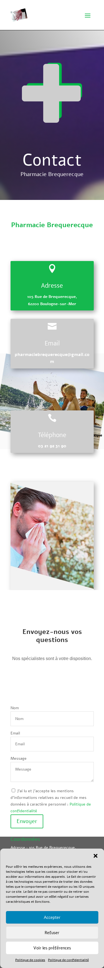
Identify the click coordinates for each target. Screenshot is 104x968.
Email (15, 733)
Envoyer (27, 821)
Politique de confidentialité (68, 960)
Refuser (52, 933)
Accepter (52, 917)
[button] (95, 856)
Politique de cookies (30, 960)
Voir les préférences (52, 948)
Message (19, 758)
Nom (15, 708)
